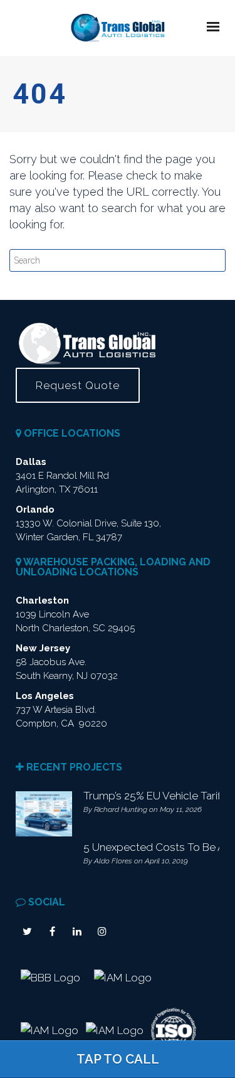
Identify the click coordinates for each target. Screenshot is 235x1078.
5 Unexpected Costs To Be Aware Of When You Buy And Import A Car (148, 847)
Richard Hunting (120, 809)
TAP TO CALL (117, 1059)
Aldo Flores (113, 861)
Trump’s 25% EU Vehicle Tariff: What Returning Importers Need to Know (148, 795)
